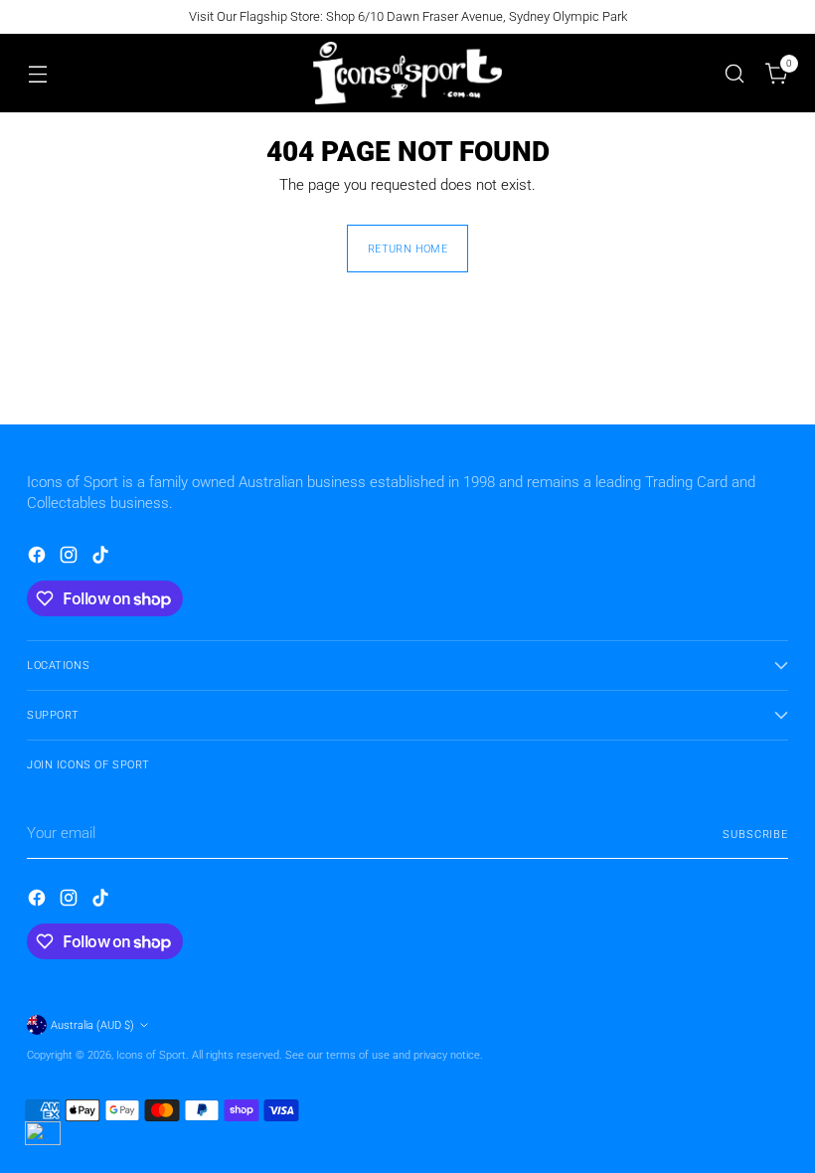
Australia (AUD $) (92, 1025)
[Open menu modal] (37, 73)
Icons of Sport (151, 1055)
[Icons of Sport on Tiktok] (102, 558)
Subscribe (755, 834)
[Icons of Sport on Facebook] (39, 558)
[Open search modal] (735, 73)
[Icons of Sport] (407, 73)
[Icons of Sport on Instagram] (70, 558)
